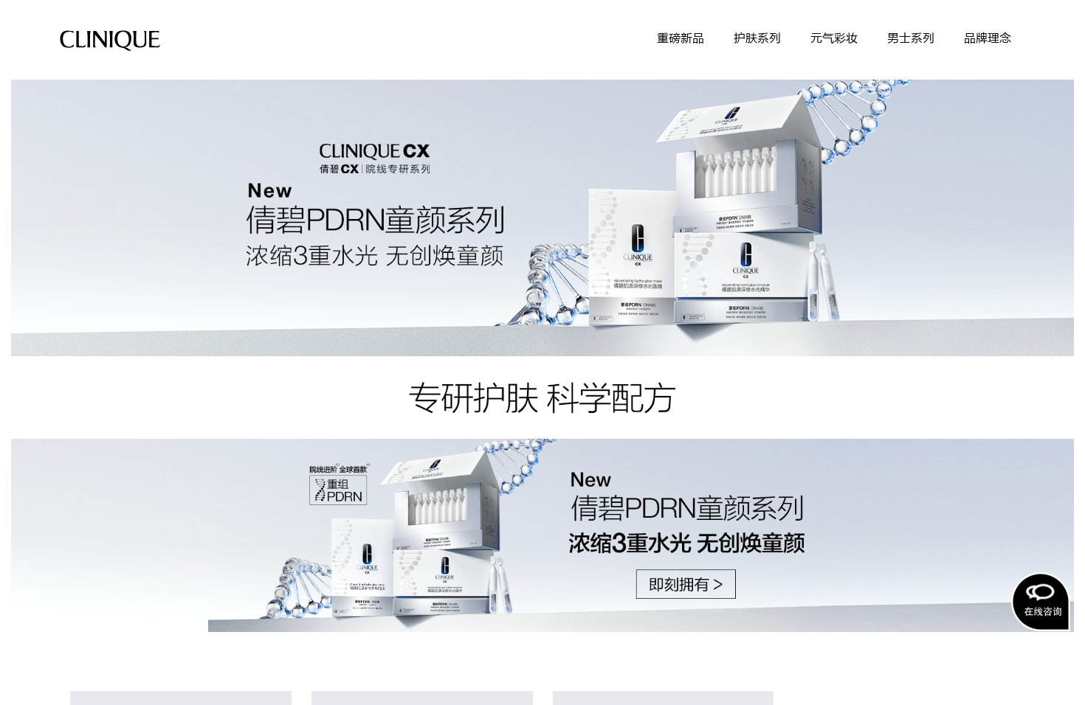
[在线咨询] (1040, 601)
